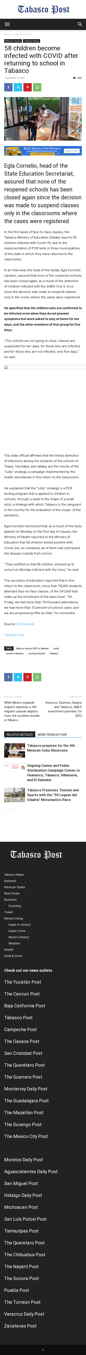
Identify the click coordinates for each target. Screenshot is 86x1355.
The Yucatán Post (22, 982)
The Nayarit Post (21, 1266)
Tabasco (54, 653)
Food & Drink (13, 956)
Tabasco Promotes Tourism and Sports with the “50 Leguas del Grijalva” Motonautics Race (53, 795)
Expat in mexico (19, 925)
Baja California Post (24, 1005)
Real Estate (12, 893)
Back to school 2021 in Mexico (32, 648)
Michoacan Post (21, 1207)
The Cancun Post (22, 994)
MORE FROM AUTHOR (52, 734)
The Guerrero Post (23, 1077)
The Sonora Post (21, 1278)
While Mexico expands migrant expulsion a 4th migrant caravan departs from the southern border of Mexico (22, 711)
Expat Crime (17, 931)
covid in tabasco (15, 653)
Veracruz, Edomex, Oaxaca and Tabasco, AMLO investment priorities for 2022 (63, 709)
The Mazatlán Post (23, 1112)
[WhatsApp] (37, 87)
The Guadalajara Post (26, 1100)
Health (8, 950)
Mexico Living (13, 918)
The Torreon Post (22, 1302)
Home (7, 34)
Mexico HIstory (19, 937)
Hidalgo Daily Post (23, 1195)
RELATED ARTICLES (20, 734)
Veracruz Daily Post (24, 1314)
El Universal (25, 624)
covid (56, 648)
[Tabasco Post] (43, 9)
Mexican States (24, 34)
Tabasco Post (14, 635)
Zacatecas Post (20, 1326)
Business (10, 900)
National (10, 881)
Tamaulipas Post (21, 1231)
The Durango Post (23, 1124)
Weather (14, 943)
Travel (8, 912)
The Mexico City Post (26, 1136)
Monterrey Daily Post (25, 1088)
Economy (15, 906)
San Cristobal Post (23, 1053)
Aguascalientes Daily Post (31, 1171)
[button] (7, 24)
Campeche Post (20, 1029)
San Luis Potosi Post (25, 1219)
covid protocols (36, 653)
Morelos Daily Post (23, 1159)
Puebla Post (16, 1290)
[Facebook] (8, 87)
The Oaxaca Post (21, 1041)
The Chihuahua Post (24, 1254)
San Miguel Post (21, 1183)
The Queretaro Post (24, 1242)
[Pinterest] (27, 87)
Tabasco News (31, 40)
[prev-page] (6, 810)
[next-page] (13, 810)
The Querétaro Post (24, 1065)
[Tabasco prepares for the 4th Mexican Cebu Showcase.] (14, 750)
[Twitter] (18, 87)
